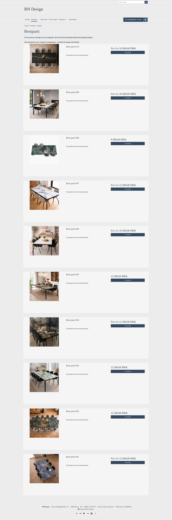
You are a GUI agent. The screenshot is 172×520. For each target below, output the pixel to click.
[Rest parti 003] (44, 383)
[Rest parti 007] (44, 200)
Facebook (82, 509)
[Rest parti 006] (44, 246)
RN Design (33, 9)
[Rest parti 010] (44, 64)
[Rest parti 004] (44, 337)
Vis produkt (128, 52)
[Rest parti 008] (44, 155)
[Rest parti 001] (44, 474)
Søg (146, 2)
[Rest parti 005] (44, 292)
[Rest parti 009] (44, 109)
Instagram (90, 509)
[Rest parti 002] (44, 428)
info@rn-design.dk (108, 507)
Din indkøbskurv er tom (133, 19)
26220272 (92, 507)
